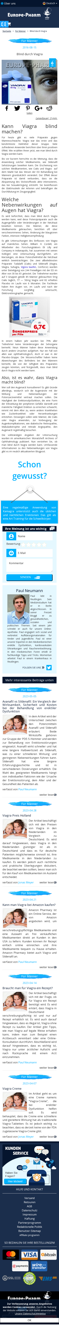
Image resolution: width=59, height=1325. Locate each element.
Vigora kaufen (28, 267)
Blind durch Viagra (38, 31)
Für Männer (20, 31)
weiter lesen (46, 795)
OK (29, 1320)
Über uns (10, 3)
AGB (29, 1206)
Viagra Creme (11, 1088)
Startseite (6, 31)
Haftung (29, 1218)
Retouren (29, 1202)
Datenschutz (29, 1210)
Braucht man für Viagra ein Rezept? (27, 988)
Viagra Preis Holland (16, 815)
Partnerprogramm (29, 1222)
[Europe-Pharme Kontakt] (29, 1164)
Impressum (30, 1214)
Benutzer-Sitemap (29, 1231)
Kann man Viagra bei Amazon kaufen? (29, 905)
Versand (29, 1198)
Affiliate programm (29, 1235)
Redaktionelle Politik (29, 1227)
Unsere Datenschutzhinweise (30, 1313)
